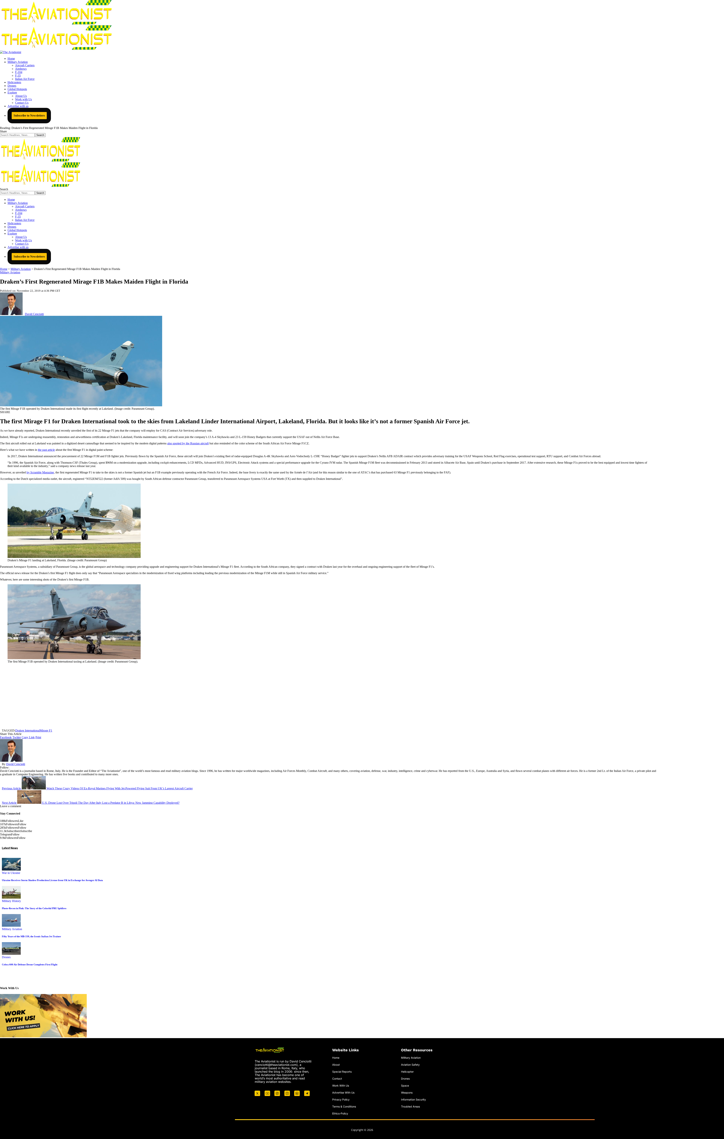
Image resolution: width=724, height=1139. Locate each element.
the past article (46, 449)
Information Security (413, 1099)
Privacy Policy (341, 1099)
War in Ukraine (11, 872)
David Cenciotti (34, 314)
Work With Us (340, 1085)
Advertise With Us (343, 1092)
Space (405, 1085)
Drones (6, 957)
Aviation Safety (410, 1064)
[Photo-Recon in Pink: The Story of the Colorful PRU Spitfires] (11, 897)
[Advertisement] (328, 696)
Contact (337, 1078)
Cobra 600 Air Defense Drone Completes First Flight (29, 964)
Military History (11, 901)
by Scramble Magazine (40, 472)
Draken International (27, 730)
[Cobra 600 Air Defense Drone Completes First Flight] (11, 953)
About (336, 1064)
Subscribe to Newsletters (29, 115)
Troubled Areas (410, 1106)
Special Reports (342, 1071)
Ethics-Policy (340, 1113)
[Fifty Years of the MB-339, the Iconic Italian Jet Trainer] (11, 925)
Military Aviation (10, 272)
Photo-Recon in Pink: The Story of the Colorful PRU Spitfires (34, 908)
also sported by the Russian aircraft (188, 443)
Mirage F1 (46, 730)
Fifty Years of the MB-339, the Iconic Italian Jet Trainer (31, 936)
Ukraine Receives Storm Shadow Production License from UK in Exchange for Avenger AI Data (52, 880)
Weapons (407, 1092)
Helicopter (407, 1071)
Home (335, 1057)
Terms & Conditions (344, 1106)
